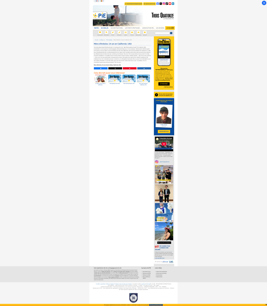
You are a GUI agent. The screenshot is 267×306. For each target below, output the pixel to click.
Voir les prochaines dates (156, 304)
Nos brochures (159, 274)
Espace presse (159, 276)
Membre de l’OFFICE (147, 273)
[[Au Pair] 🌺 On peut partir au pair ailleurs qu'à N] (164, 231)
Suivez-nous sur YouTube (161, 273)
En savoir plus (160, 258)
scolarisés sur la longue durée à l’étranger (121, 271)
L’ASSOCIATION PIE (148, 28)
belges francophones (106, 271)
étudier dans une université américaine (102, 272)
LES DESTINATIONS (117, 28)
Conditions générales (100, 284)
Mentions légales (110, 284)
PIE (108, 270)
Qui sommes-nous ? (147, 271)
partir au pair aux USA (123, 272)
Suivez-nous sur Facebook (161, 271)
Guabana (143, 284)
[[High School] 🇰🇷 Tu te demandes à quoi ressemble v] (164, 174)
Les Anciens (160, 28)
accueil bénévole (97, 275)
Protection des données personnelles (123, 284)
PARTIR (96, 28)
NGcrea (148, 284)
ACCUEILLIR (104, 28)
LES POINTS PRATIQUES (132, 28)
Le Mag (168, 28)
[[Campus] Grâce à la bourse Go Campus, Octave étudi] (164, 193)
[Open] (264, 3)
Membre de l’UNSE (146, 274)
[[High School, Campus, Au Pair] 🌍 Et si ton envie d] (164, 212)
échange (117, 275)
